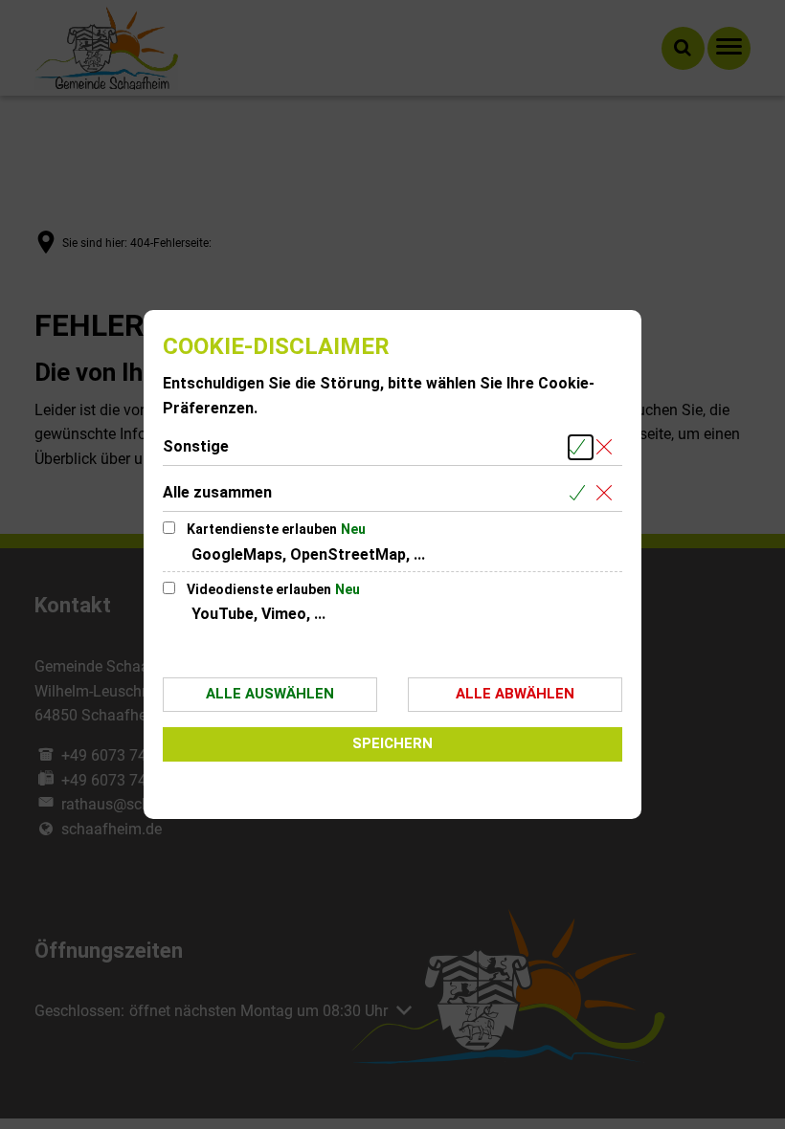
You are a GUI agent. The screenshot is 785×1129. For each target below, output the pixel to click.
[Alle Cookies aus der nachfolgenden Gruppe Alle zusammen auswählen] (581, 493)
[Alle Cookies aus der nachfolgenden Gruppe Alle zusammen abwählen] (607, 493)
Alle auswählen (270, 693)
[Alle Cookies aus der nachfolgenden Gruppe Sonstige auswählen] (581, 447)
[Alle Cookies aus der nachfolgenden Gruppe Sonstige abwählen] (607, 447)
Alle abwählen (515, 693)
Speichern (392, 743)
